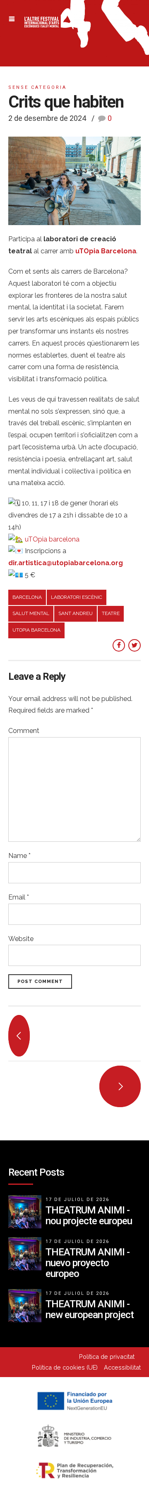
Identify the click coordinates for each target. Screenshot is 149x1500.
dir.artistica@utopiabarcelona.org (65, 563)
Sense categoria (37, 87)
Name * (19, 856)
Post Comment (40, 981)
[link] (52, 539)
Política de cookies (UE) (65, 1367)
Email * (18, 897)
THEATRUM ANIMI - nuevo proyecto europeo (88, 1262)
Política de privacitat (107, 1356)
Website (21, 939)
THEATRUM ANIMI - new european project (90, 1309)
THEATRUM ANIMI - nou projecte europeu (89, 1215)
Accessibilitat (122, 1367)
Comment (23, 731)
